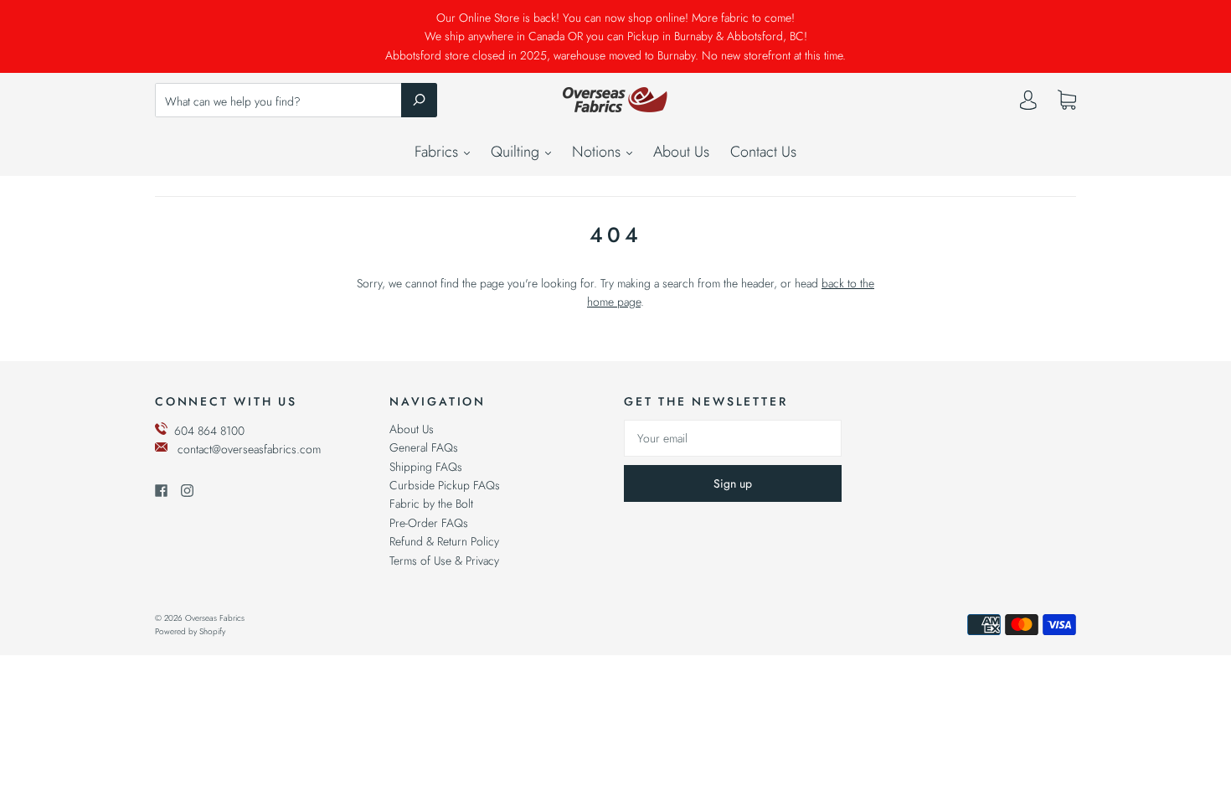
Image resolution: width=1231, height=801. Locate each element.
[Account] (1028, 103)
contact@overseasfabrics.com (249, 449)
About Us (681, 152)
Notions (598, 152)
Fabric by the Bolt (431, 503)
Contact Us (763, 152)
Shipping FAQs (425, 466)
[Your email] (733, 438)
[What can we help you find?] (296, 101)
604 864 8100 (209, 430)
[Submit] (419, 99)
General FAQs (423, 447)
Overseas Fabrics (215, 618)
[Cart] (1067, 100)
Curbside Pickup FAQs (444, 485)
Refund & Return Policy (444, 541)
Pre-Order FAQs (428, 522)
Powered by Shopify (190, 631)
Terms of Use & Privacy (444, 560)
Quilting (517, 152)
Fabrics (438, 152)
